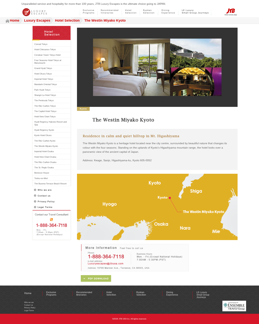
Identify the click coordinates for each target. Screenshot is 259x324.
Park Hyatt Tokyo (42, 90)
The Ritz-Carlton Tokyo (45, 106)
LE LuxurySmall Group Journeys (202, 295)
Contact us (28, 305)
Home (14, 20)
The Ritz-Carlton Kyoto (44, 141)
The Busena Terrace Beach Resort (50, 183)
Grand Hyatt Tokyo (43, 68)
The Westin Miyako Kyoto (46, 146)
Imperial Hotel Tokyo (43, 79)
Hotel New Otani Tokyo (45, 116)
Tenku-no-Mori (41, 178)
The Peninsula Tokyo (44, 100)
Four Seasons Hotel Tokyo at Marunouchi (47, 61)
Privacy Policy (29, 308)
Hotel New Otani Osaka (45, 157)
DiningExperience (172, 293)
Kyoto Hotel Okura (42, 135)
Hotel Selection (67, 20)
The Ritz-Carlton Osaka (45, 162)
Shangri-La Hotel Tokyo (45, 95)
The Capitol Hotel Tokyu (45, 111)
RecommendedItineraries (84, 293)
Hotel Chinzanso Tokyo (45, 49)
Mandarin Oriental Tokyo (45, 84)
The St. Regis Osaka (44, 167)
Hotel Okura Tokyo (43, 74)
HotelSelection (111, 293)
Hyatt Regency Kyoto (44, 130)
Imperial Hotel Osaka (44, 151)
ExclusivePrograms (51, 293)
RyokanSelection (141, 293)
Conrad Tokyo (40, 44)
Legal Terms (29, 310)
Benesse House (41, 173)
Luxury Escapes (37, 20)
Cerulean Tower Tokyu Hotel (47, 55)
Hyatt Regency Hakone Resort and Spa (50, 123)
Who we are (29, 302)
